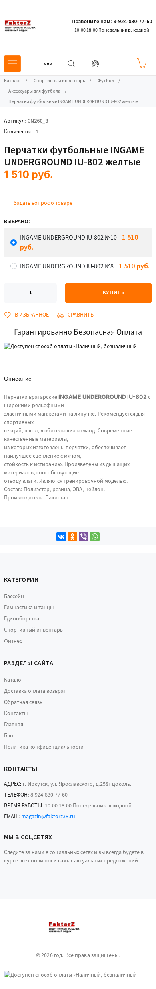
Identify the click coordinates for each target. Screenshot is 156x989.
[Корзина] (142, 63)
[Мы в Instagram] (16, 872)
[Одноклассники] (72, 536)
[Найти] (71, 64)
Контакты (16, 713)
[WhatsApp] (95, 536)
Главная (13, 725)
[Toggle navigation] (48, 64)
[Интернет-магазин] (34, 26)
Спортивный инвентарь (33, 630)
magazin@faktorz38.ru (48, 817)
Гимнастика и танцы (29, 608)
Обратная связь (23, 702)
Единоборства (21, 619)
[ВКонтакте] (61, 536)
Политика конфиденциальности (44, 747)
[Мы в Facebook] (5, 872)
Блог (10, 736)
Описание (18, 378)
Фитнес (13, 641)
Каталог (14, 680)
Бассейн (14, 597)
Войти (117, 63)
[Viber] (83, 536)
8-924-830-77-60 (132, 22)
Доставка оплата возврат (35, 691)
